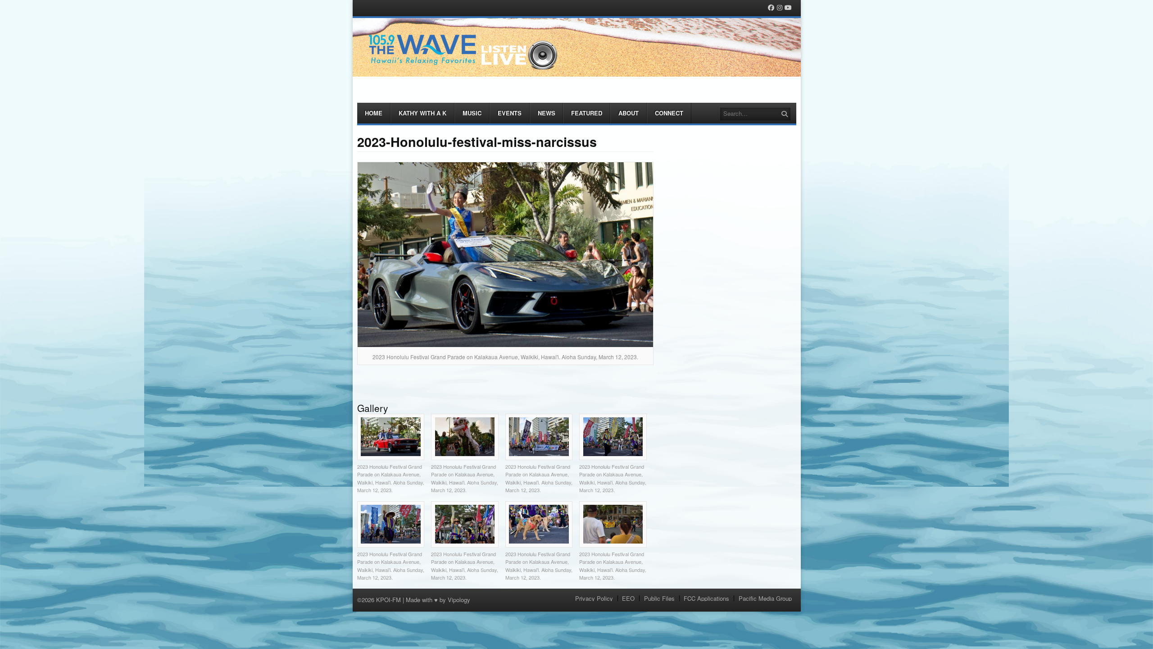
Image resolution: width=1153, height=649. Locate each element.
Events (510, 113)
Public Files (659, 598)
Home (373, 113)
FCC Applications (706, 598)
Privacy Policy (594, 598)
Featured (586, 113)
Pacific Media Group (765, 598)
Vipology (459, 599)
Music (472, 113)
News (546, 113)
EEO (628, 598)
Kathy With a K (422, 113)
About (628, 113)
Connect (669, 113)
